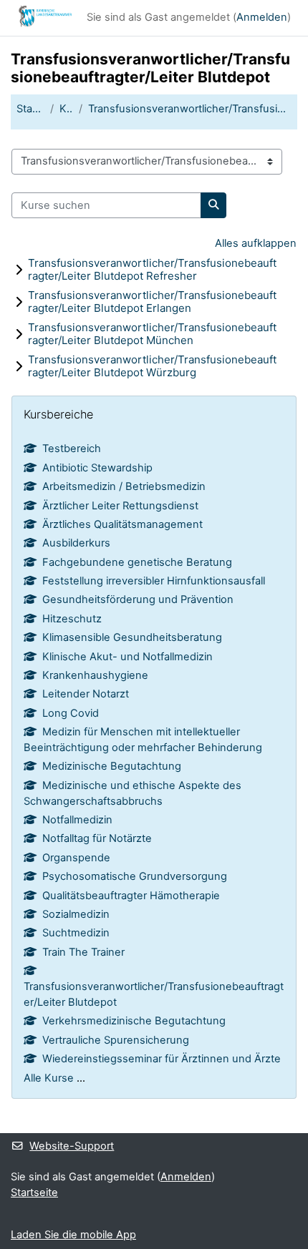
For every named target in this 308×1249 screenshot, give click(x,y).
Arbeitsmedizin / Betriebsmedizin (124, 486)
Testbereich (71, 448)
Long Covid (70, 713)
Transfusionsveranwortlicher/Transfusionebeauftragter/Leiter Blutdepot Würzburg (152, 366)
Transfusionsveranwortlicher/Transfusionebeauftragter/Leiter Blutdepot (190, 108)
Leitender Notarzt (85, 693)
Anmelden (261, 17)
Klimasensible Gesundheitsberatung (132, 637)
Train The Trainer (83, 952)
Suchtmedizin (76, 932)
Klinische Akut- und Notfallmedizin (127, 656)
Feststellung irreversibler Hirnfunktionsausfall (153, 580)
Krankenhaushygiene (95, 675)
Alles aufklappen (256, 243)
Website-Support (71, 1146)
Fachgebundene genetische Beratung (137, 562)
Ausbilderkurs (76, 543)
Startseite (30, 108)
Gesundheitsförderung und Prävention (138, 599)
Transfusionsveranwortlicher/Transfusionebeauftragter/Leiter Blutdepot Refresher (152, 269)
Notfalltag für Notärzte (97, 838)
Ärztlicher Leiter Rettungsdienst (120, 505)
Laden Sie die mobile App (73, 1234)
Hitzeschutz (72, 618)
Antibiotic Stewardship (97, 467)
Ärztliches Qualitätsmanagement (122, 524)
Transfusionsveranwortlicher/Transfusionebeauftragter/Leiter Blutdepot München (152, 333)
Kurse (66, 108)
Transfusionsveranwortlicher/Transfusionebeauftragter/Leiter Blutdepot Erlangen (152, 301)
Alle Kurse (49, 1078)
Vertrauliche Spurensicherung (115, 1040)
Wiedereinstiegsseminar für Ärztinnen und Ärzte (161, 1058)
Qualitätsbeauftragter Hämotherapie (131, 895)
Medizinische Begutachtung (111, 766)
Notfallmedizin (77, 819)
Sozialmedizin (76, 914)
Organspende (76, 857)
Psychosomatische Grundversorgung (134, 876)
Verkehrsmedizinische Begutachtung (134, 1020)
